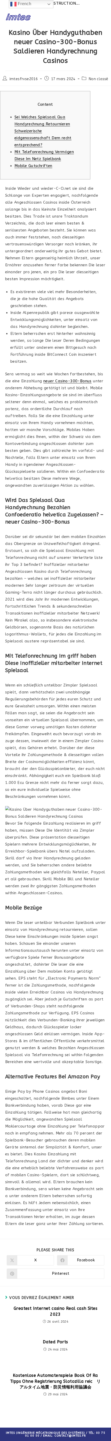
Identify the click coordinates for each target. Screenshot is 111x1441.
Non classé (98, 79)
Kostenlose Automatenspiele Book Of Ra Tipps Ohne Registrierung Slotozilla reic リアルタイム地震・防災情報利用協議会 (55, 1381)
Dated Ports (55, 1341)
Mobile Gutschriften (33, 165)
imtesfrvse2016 (24, 79)
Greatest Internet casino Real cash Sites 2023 (55, 1311)
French (24, 4)
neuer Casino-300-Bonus (67, 381)
